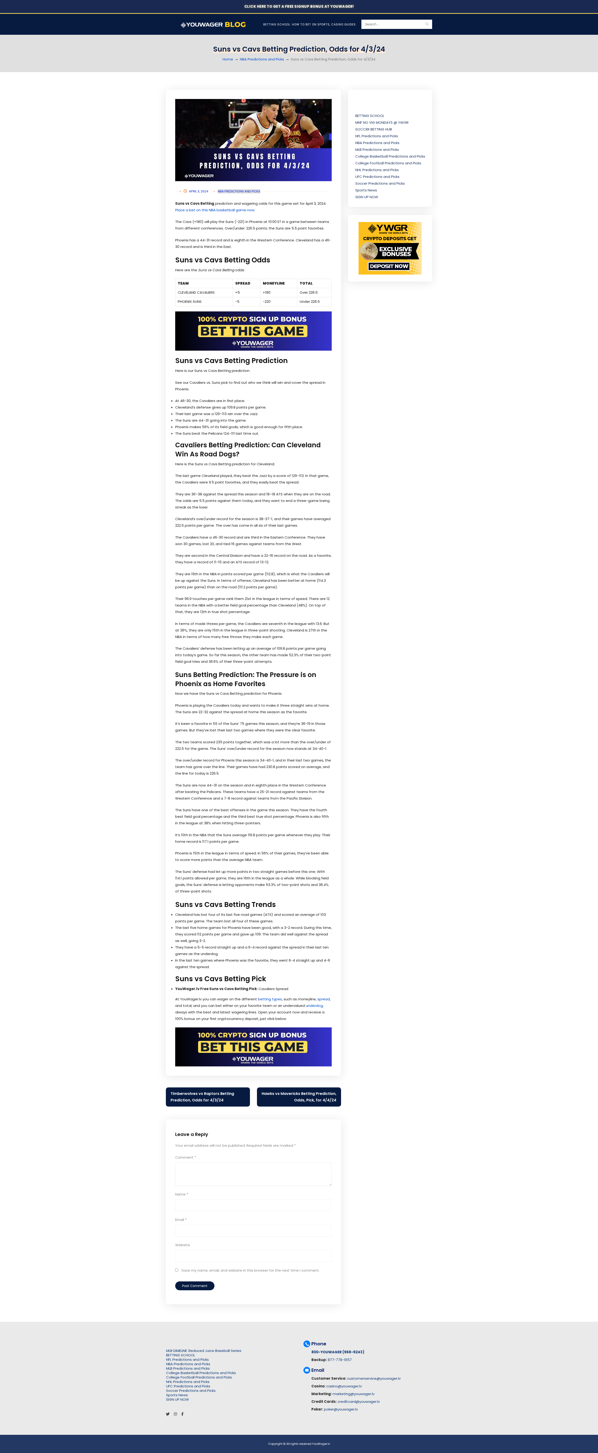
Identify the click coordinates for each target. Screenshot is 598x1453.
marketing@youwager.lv (353, 1393)
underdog (314, 1005)
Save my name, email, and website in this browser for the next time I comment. (251, 1270)
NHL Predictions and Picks (377, 169)
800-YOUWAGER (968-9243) (337, 1352)
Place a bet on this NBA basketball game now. (215, 210)
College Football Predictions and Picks (388, 163)
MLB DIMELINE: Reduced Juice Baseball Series (203, 1350)
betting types (270, 999)
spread (323, 999)
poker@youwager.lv (341, 1409)
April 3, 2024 (198, 191)
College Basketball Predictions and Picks (390, 156)
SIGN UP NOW (366, 196)
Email (181, 1219)
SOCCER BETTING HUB (373, 129)
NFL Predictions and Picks (376, 136)
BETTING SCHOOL (369, 115)
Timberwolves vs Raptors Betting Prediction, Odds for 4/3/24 (202, 1097)
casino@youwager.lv (344, 1386)
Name (181, 1194)
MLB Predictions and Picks (377, 149)
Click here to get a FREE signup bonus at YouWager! (299, 6)
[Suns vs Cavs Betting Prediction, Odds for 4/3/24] (253, 140)
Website (182, 1244)
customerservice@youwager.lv (374, 1378)
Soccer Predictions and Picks (380, 183)
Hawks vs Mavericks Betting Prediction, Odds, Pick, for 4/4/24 (299, 1097)
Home (228, 59)
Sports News (366, 190)
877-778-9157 (340, 1359)
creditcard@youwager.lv (359, 1401)
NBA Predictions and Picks (262, 59)
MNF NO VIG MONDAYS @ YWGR (382, 122)
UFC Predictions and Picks (377, 176)
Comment (185, 1157)
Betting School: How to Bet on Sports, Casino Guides (309, 24)
